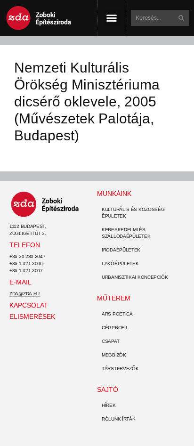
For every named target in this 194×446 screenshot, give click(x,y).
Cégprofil (115, 327)
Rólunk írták (118, 419)
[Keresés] (180, 18)
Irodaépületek (121, 249)
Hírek (109, 405)
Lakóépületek (120, 263)
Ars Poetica (117, 313)
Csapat (110, 341)
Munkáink (114, 193)
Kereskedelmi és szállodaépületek (126, 233)
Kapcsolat (28, 305)
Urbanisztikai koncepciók (135, 277)
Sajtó (107, 389)
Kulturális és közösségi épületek (134, 213)
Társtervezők (120, 368)
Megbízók (114, 354)
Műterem (113, 298)
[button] (111, 17)
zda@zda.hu (24, 293)
